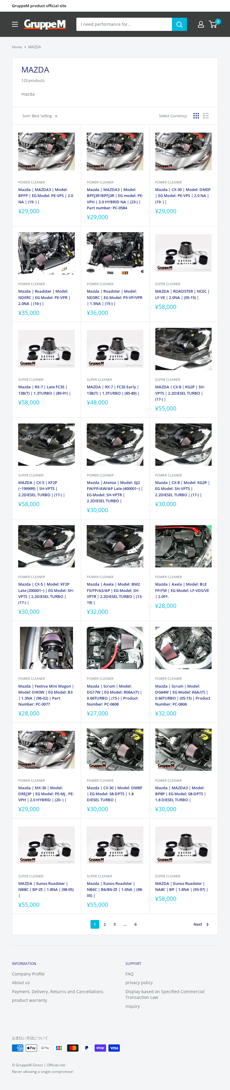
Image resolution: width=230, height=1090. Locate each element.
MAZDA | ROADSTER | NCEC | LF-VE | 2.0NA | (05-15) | (182, 294)
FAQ (129, 974)
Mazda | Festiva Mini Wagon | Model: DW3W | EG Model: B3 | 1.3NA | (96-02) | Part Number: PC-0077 (46, 695)
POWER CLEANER (31, 182)
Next (197, 924)
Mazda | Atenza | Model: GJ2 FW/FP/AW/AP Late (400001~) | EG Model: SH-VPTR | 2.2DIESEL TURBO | (115, 491)
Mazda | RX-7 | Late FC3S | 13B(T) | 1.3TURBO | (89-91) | (44, 390)
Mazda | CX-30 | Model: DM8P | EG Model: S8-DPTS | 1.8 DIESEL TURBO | (114, 793)
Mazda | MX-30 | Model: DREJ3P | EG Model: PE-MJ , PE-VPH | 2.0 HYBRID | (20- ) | (46, 793)
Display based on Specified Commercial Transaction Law (165, 994)
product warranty (29, 1000)
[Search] (179, 24)
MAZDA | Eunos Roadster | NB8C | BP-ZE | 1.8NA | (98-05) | (46, 889)
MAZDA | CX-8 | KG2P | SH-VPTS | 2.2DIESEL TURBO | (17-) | (180, 393)
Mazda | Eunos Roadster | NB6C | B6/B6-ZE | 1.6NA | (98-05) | (115, 889)
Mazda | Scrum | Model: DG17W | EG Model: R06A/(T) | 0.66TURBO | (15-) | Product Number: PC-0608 (114, 695)
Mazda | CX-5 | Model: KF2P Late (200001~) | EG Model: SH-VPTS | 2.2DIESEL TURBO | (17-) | (46, 593)
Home (17, 46)
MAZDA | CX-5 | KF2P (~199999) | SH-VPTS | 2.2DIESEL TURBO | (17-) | (41, 488)
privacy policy (139, 982)
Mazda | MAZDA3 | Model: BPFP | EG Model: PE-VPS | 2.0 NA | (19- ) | (45, 195)
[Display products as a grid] (196, 115)
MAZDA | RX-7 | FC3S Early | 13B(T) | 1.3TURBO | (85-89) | (113, 390)
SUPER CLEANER (167, 284)
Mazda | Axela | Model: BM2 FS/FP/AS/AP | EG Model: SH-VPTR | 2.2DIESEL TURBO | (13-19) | (115, 593)
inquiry (132, 1006)
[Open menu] (15, 24)
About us (21, 982)
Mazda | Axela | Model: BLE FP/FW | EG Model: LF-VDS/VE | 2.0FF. (182, 590)
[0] (213, 24)
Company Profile (28, 974)
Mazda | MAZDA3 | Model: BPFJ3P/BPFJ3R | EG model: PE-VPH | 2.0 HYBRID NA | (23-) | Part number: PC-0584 (115, 198)
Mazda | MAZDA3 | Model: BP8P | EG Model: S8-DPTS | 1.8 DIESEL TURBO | (180, 793)
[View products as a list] (206, 115)
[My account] (201, 24)
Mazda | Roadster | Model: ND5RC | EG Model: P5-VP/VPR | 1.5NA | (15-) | (114, 297)
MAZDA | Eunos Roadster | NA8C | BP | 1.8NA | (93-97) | (181, 886)
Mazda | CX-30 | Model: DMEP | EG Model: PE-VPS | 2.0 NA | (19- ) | (183, 195)
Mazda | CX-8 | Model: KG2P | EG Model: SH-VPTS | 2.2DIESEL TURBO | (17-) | (182, 488)
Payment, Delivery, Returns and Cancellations (57, 991)
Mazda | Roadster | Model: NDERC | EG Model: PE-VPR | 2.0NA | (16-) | (44, 297)
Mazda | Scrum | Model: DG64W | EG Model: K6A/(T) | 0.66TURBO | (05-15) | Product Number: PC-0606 (182, 695)
